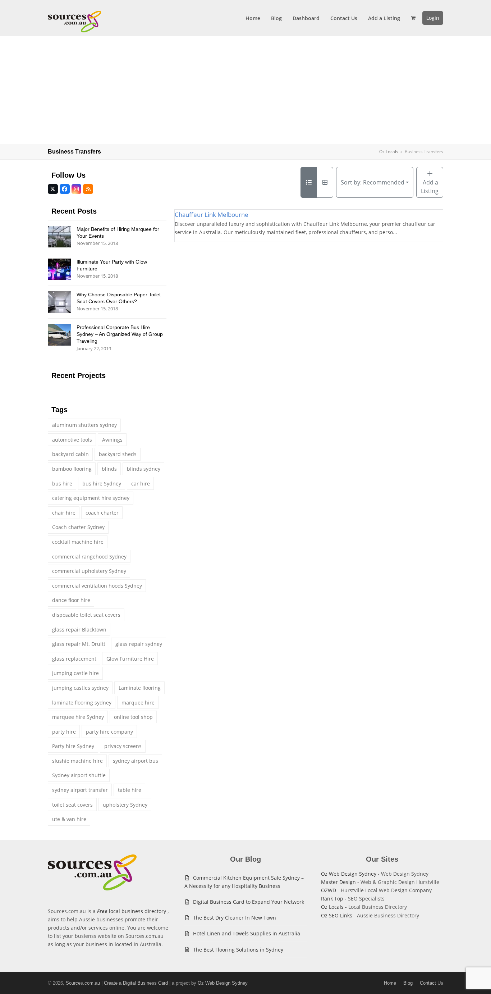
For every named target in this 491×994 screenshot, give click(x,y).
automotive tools (72, 439)
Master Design (338, 882)
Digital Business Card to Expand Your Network (248, 901)
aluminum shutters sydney (84, 424)
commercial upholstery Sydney (89, 570)
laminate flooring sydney (81, 702)
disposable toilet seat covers (86, 614)
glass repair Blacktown (79, 629)
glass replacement (74, 658)
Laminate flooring (140, 687)
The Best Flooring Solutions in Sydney (238, 949)
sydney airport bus (135, 760)
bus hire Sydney (101, 483)
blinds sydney (143, 468)
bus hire (62, 483)
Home (390, 983)
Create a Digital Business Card (136, 983)
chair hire (63, 512)
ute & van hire (69, 819)
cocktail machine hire (78, 541)
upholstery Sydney (125, 804)
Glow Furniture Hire (130, 658)
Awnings (112, 439)
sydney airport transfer (80, 789)
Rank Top (332, 898)
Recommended (372, 182)
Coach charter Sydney (78, 527)
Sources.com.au (83, 983)
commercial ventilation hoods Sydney (97, 585)
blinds (109, 468)
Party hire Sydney (73, 746)
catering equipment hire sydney (90, 497)
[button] (413, 18)
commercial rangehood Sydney (89, 556)
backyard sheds (118, 454)
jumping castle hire (75, 673)
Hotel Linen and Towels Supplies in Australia (246, 933)
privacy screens (123, 746)
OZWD (328, 890)
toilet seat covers (72, 804)
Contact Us (431, 983)
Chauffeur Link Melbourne (211, 214)
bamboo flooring (72, 468)
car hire (140, 483)
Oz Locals (332, 906)
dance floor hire (71, 600)
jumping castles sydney (80, 687)
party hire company (109, 731)
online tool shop (133, 716)
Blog (408, 983)
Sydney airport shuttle (79, 775)
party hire (64, 731)
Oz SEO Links (336, 915)
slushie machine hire (77, 760)
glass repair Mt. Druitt (78, 643)
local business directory (137, 911)
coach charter (102, 512)
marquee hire (138, 702)
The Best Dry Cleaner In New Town (234, 917)
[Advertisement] (245, 90)
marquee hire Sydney (78, 716)
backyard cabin (70, 454)
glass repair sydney (138, 643)
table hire (129, 789)
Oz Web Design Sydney (348, 873)
